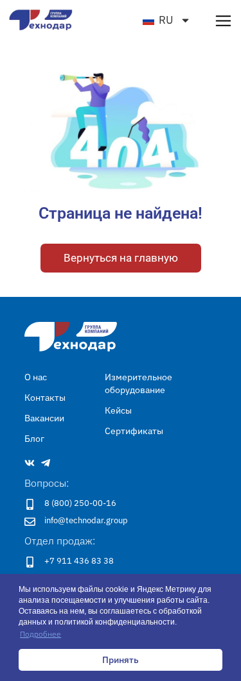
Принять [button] (120, 660)
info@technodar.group (86, 520)
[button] (223, 20)
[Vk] (29, 463)
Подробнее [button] (40, 634)
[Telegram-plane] (45, 463)
